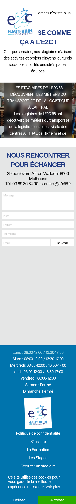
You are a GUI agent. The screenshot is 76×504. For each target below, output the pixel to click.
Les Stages (38, 457)
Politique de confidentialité (38, 433)
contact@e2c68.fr (56, 183)
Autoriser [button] (57, 500)
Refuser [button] (19, 500)
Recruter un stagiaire (38, 466)
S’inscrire (38, 441)
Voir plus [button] (53, 486)
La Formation (38, 449)
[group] (38, 110)
